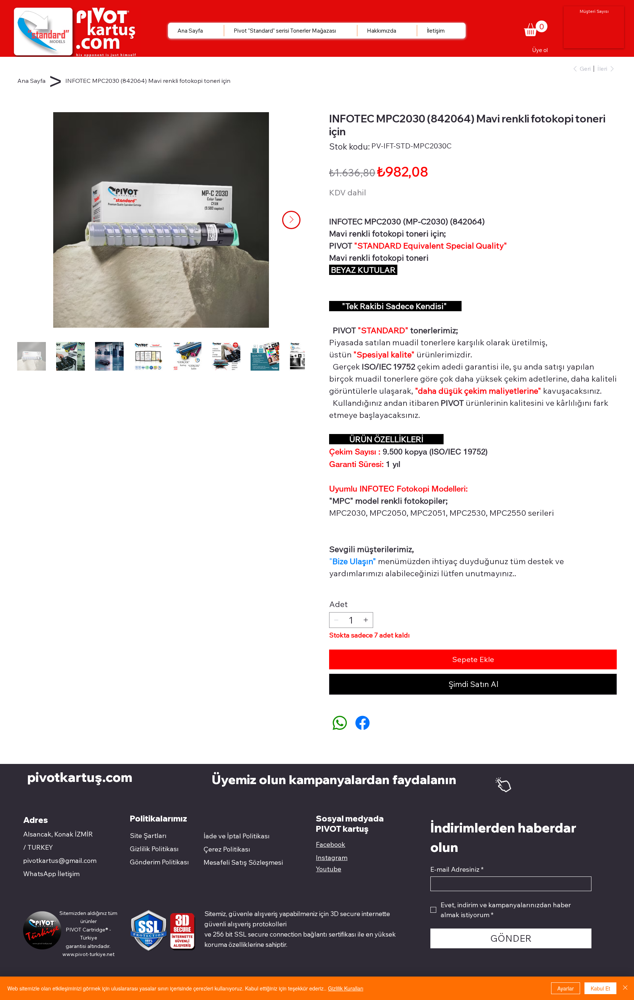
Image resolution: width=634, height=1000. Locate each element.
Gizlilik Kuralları (345, 988)
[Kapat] (625, 988)
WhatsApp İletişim (51, 874)
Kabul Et (600, 988)
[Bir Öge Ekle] (365, 620)
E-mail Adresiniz (457, 869)
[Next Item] (291, 220)
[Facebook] (362, 723)
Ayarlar (565, 988)
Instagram (331, 857)
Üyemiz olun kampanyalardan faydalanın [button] (335, 779)
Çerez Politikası (227, 849)
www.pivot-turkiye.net (88, 954)
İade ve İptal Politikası (237, 836)
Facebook (330, 844)
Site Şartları (148, 835)
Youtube (328, 869)
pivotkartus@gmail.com (59, 860)
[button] (535, 28)
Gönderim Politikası (159, 862)
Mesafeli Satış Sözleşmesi (243, 862)
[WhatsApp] (339, 723)
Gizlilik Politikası (154, 849)
